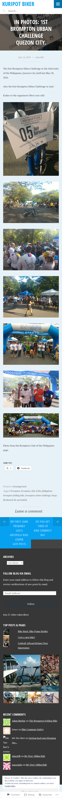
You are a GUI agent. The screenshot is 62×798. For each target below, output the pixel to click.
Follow (30, 603)
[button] (21, 673)
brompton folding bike (13, 495)
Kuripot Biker (18, 4)
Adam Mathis (18, 720)
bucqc (54, 495)
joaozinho (17, 764)
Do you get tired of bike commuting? (43, 528)
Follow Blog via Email (17, 573)
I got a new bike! (26, 637)
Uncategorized (19, 486)
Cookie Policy (10, 786)
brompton (15, 490)
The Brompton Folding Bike (43, 720)
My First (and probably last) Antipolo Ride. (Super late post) (19, 533)
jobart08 (39, 57)
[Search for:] (20, 11)
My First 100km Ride (34, 756)
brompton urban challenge (38, 495)
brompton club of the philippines (36, 490)
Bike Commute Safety (33, 729)
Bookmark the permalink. (15, 499)
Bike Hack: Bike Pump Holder (33, 631)
